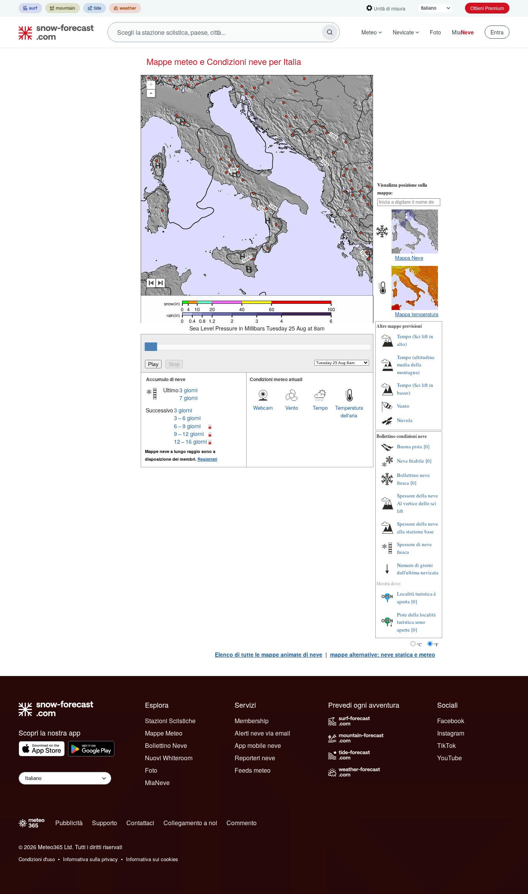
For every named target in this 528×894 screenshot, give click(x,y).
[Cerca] (329, 32)
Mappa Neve (409, 257)
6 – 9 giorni (187, 426)
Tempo (320, 407)
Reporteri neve (255, 757)
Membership (252, 720)
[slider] (151, 346)
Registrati (207, 459)
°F (436, 644)
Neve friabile (410, 460)
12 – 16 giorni (190, 441)
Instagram (450, 733)
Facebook (450, 720)
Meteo (369, 32)
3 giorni (188, 390)
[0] (426, 446)
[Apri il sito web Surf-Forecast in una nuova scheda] (30, 8)
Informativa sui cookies (152, 859)
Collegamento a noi (190, 822)
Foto (435, 32)
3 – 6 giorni (187, 418)
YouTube (449, 757)
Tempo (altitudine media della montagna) (415, 365)
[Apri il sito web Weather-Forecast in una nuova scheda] (125, 8)
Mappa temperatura (416, 314)
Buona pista (409, 446)
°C (419, 644)
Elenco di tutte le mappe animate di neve (268, 654)
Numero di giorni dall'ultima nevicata (417, 569)
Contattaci (140, 822)
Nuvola (404, 420)
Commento (242, 822)
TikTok (446, 745)
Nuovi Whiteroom (168, 757)
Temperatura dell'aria (349, 411)
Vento (291, 407)
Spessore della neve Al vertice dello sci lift (417, 503)
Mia (463, 32)
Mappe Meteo (163, 733)
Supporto (104, 822)
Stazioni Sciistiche (170, 720)
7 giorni (188, 398)
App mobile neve (258, 745)
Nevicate (403, 32)
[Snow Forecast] (54, 32)
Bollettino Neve (166, 745)
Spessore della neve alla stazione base (417, 527)
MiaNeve (157, 782)
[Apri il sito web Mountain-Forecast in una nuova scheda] (62, 8)
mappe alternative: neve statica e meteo (382, 654)
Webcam (263, 407)
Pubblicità (69, 822)
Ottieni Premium (487, 8)
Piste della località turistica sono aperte (416, 622)
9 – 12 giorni (189, 434)
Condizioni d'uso (37, 859)
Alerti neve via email (262, 733)
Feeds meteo (253, 770)
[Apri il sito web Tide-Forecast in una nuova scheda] (94, 8)
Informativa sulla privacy (90, 859)
